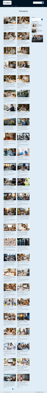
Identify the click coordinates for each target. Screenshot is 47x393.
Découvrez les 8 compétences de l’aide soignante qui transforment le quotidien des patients (10, 247)
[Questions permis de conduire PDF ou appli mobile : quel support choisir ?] (10, 36)
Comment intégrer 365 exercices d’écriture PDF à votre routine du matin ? (23, 84)
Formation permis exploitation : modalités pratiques (23, 277)
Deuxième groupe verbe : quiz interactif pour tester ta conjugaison (22, 25)
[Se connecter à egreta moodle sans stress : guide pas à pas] (10, 50)
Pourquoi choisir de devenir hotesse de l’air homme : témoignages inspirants (39, 25)
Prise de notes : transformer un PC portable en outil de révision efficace (10, 367)
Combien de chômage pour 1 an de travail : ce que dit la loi (37, 40)
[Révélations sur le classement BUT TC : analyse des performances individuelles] (10, 377)
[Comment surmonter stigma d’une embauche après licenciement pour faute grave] (34, 30)
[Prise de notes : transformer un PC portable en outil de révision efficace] (10, 362)
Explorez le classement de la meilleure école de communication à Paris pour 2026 (23, 216)
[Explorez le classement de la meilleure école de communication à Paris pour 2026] (23, 211)
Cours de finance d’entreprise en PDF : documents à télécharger (22, 292)
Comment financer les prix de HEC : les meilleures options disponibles (9, 322)
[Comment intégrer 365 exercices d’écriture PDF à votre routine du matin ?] (23, 79)
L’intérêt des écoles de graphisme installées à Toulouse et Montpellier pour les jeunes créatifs (9, 25)
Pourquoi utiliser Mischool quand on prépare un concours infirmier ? (9, 70)
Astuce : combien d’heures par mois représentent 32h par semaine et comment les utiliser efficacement (10, 277)
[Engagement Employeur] (7, 3)
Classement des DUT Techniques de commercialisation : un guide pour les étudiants (22, 322)
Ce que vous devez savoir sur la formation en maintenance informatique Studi (10, 262)
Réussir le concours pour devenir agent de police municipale (23, 187)
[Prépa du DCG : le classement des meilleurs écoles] (10, 166)
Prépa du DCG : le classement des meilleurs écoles (8, 172)
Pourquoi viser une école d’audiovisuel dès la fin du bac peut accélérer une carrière (23, 98)
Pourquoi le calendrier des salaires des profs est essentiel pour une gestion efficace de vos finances (22, 367)
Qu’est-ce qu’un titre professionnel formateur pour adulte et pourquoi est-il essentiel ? (22, 142)
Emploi (37, 23)
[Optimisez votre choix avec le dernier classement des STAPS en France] (23, 121)
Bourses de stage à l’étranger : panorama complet (23, 262)
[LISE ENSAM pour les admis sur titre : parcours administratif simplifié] (23, 64)
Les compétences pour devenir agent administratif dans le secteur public (22, 232)
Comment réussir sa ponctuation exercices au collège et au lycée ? (10, 98)
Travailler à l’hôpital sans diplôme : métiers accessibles (9, 307)
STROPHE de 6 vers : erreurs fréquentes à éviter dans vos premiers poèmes (23, 113)
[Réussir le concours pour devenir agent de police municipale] (23, 182)
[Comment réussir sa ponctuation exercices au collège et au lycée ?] (10, 93)
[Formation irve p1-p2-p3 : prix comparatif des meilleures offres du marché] (23, 242)
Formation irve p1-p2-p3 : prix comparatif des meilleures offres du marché (23, 247)
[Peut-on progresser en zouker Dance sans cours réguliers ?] (10, 136)
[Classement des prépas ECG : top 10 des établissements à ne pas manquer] (10, 121)
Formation (5, 30)
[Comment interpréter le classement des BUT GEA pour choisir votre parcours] (10, 152)
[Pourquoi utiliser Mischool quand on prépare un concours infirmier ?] (10, 64)
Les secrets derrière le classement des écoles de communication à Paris (9, 187)
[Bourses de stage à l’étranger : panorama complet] (23, 257)
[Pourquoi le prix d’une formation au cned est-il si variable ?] (23, 196)
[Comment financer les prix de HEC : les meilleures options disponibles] (10, 316)
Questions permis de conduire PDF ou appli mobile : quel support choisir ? (9, 41)
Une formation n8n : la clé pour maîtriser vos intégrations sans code (9, 351)
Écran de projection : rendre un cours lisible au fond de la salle (9, 232)
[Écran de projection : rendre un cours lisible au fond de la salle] (10, 227)
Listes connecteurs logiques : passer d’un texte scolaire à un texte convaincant (9, 84)
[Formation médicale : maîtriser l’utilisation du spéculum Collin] (23, 152)
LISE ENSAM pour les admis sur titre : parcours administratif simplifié (22, 70)
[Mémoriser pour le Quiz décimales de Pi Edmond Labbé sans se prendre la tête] (23, 50)
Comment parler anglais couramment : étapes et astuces (22, 307)
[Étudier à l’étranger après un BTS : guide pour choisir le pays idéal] (10, 287)
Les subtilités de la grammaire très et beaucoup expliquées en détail (22, 382)
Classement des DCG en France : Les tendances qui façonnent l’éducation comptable (9, 202)
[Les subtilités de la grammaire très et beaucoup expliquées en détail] (23, 377)
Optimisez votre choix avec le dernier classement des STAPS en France (22, 127)
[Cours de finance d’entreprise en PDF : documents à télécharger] (23, 287)
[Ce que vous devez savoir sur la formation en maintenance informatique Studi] (10, 257)
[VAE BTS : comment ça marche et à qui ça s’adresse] (23, 331)
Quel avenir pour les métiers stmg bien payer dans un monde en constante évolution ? (22, 351)
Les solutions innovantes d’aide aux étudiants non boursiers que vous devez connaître (22, 172)
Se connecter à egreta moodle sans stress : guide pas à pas (10, 56)
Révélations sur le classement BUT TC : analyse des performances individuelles (9, 382)
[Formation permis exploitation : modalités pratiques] (23, 272)
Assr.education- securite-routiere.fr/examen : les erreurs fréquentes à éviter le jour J (10, 113)
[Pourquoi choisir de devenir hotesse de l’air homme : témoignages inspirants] (34, 25)
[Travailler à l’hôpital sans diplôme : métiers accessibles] (10, 302)
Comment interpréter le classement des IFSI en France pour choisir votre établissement (9, 217)
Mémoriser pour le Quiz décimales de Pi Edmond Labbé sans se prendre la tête (23, 56)
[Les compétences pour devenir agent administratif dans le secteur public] (23, 227)
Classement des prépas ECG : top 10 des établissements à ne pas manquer (9, 127)
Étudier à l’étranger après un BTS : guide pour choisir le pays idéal (9, 292)
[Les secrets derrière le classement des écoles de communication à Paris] (10, 182)
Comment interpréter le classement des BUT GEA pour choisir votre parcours (9, 157)
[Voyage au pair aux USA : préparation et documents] (10, 331)
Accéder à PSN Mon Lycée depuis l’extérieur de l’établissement (22, 41)
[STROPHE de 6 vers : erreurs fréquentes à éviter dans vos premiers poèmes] (23, 107)
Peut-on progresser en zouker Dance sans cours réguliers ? (9, 141)
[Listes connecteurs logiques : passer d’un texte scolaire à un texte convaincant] (10, 79)
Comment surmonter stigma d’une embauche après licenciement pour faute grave (39, 31)
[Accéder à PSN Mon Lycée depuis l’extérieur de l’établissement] (23, 36)
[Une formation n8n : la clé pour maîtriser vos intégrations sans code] (10, 346)
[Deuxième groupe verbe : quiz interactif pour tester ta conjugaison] (23, 20)
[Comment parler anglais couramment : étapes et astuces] (23, 302)
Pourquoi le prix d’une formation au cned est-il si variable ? (23, 201)
